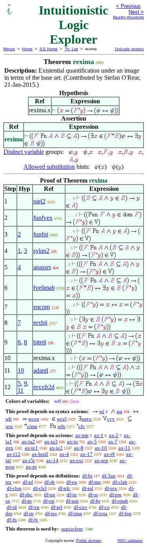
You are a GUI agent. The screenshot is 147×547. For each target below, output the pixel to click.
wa (119, 411)
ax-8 (78, 448)
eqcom (41, 307)
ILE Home (49, 49)
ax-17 (86, 454)
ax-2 (113, 435)
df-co (104, 507)
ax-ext (76, 460)
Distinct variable (24, 151)
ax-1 (98, 435)
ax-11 (124, 448)
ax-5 (92, 442)
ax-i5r (28, 460)
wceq (33, 419)
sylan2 (41, 250)
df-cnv (80, 507)
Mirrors (9, 49)
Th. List (71, 49)
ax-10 (101, 448)
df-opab (120, 501)
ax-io (72, 442)
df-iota (100, 513)
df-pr (27, 501)
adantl (40, 370)
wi (101, 411)
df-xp (34, 507)
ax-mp (82, 435)
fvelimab (44, 287)
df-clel (40, 488)
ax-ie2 (56, 448)
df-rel (56, 507)
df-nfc (64, 488)
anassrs (42, 267)
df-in (72, 495)
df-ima (75, 513)
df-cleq (14, 488)
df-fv (33, 520)
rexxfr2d (43, 387)
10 (21, 370)
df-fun (125, 513)
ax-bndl (40, 454)
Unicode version (129, 49)
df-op (48, 501)
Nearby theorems (128, 17)
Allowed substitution (49, 166)
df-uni (72, 501)
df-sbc (26, 495)
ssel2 (39, 201)
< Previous (128, 6)
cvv (111, 419)
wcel (62, 419)
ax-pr (31, 467)
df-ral (87, 488)
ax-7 (113, 442)
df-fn (12, 520)
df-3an (109, 476)
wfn (61, 426)
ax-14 (52, 460)
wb (8, 419)
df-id (12, 507)
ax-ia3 (51, 442)
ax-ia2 (28, 442)
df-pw (115, 495)
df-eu (71, 482)
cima (32, 426)
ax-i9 (109, 454)
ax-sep (101, 460)
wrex (87, 419)
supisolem (72, 529)
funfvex (43, 217)
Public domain (89, 540)
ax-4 (64, 454)
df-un (49, 495)
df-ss (93, 495)
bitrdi (39, 342)
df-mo (95, 482)
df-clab (120, 482)
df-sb (49, 482)
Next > (136, 12)
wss (9, 426)
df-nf (28, 482)
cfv (81, 426)
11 (21, 390)
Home (27, 49)
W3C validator (130, 540)
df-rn (29, 513)
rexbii (40, 322)
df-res (51, 513)
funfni (40, 234)
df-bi (87, 476)
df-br (95, 501)
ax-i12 (13, 454)
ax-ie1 (31, 448)
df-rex (111, 488)
